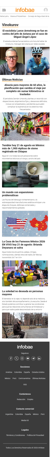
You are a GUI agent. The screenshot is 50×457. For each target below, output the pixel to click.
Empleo (30, 399)
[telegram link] (33, 358)
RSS (25, 385)
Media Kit (25, 420)
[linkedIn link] (39, 358)
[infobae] (25, 10)
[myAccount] (46, 10)
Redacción (21, 399)
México (7, 378)
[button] (4, 10)
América (9, 372)
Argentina (9, 414)
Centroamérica (24, 378)
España (27, 372)
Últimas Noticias (38, 378)
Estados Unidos (38, 372)
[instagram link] (22, 358)
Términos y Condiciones (15, 435)
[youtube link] (28, 358)
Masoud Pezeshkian (17, 16)
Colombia (18, 372)
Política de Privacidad (35, 435)
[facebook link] (11, 358)
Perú (14, 378)
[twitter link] (16, 358)
